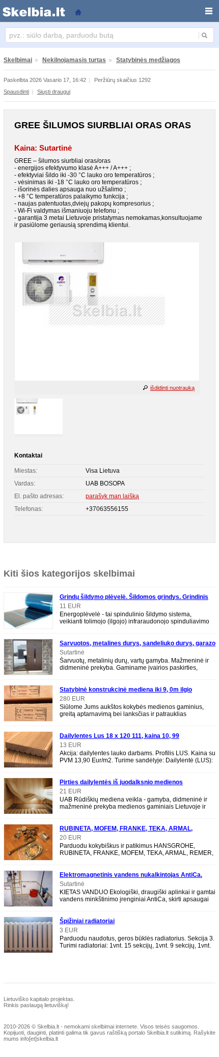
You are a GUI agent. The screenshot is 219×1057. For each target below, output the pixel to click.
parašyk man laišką (112, 496)
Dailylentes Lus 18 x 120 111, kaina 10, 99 (119, 735)
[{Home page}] (78, 11)
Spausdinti (16, 92)
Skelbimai (18, 60)
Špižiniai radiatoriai (87, 921)
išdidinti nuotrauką (172, 388)
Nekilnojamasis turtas (74, 60)
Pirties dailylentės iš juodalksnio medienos (121, 782)
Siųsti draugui (53, 92)
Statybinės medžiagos (148, 60)
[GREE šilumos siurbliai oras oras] (107, 378)
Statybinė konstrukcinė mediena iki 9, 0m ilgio (126, 689)
